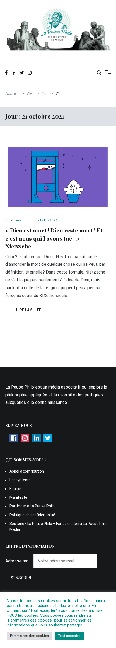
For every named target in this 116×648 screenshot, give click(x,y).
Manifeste (18, 497)
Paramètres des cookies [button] (29, 636)
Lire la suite (28, 310)
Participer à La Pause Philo (32, 506)
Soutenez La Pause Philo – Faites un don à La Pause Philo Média (58, 526)
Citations (13, 220)
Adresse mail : (19, 560)
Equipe (15, 489)
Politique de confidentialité (32, 515)
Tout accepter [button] (69, 636)
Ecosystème (20, 480)
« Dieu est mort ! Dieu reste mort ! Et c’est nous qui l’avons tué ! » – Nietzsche (54, 238)
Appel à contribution (26, 471)
